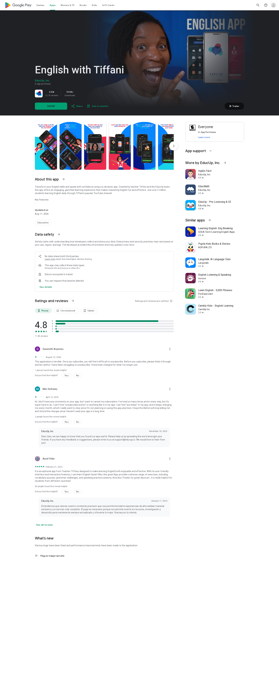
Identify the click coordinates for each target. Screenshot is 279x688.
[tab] (40, 5)
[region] (80, 93)
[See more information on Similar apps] (209, 220)
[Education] (43, 222)
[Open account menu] (273, 5)
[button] (46, 146)
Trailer (233, 106)
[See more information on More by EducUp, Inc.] (225, 163)
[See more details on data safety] (45, 287)
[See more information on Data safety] (59, 234)
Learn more (50, 259)
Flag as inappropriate (49, 555)
